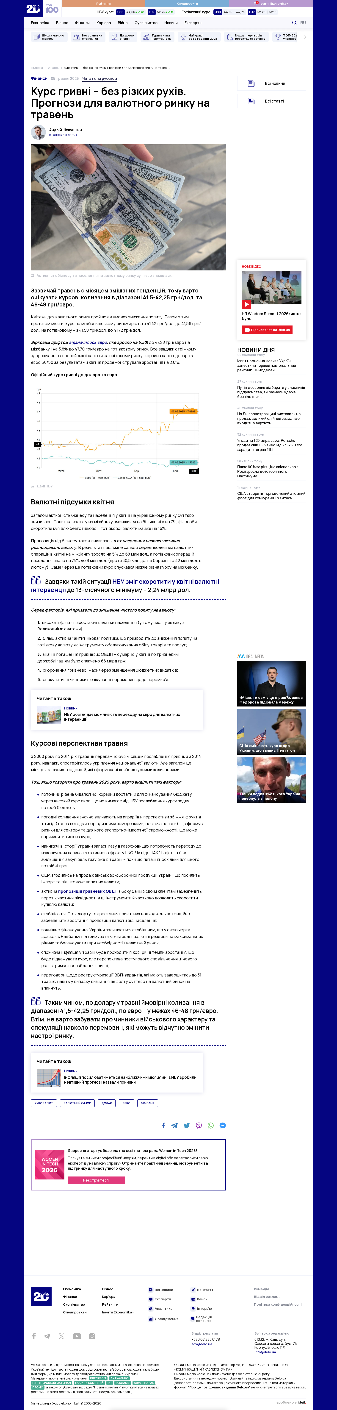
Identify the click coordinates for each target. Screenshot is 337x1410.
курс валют (44, 1103)
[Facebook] (163, 1125)
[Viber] (198, 1125)
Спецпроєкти (187, 3)
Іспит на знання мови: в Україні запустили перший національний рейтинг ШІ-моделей (266, 365)
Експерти (193, 22)
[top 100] (52, 8)
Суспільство (146, 22)
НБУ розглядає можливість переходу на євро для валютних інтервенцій (122, 717)
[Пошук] (294, 22)
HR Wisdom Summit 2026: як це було (271, 316)
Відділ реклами (267, 1296)
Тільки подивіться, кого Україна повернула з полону (269, 796)
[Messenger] (222, 1125)
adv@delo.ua (201, 1344)
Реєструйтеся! (96, 1180)
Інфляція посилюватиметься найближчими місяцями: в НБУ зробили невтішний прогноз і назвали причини (130, 1080)
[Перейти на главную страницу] (33, 8)
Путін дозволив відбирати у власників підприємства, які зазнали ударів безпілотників (271, 392)
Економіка (40, 22)
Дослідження (166, 1319)
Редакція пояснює (204, 1319)
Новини (171, 22)
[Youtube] (77, 1336)
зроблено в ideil (291, 1402)
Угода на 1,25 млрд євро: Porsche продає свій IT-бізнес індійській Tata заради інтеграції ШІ (269, 445)
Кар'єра (104, 22)
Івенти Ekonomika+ (118, 1312)
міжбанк (147, 1103)
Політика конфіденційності (278, 1304)
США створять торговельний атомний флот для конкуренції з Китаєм (271, 496)
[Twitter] (186, 1125)
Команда (261, 1289)
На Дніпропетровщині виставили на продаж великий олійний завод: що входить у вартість (269, 418)
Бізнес (62, 22)
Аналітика (163, 1309)
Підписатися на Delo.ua (270, 330)
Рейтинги (103, 3)
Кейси (202, 1299)
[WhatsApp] (210, 1125)
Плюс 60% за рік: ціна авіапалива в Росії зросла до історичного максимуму (267, 471)
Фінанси (82, 22)
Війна (123, 22)
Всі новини (275, 83)
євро (126, 1103)
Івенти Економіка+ (271, 3)
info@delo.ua (265, 1352)
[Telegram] (174, 1125)
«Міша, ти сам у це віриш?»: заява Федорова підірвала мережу (271, 699)
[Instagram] (92, 1336)
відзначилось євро (88, 342)
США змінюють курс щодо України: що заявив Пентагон (267, 748)
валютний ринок (77, 1103)
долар (107, 1103)
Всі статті (274, 101)
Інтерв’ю (204, 1309)
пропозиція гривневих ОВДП (88, 891)
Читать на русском (99, 78)
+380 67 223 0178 (205, 1340)
